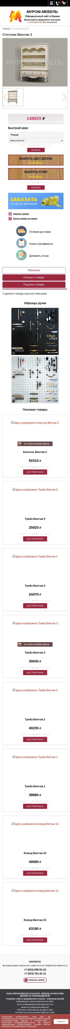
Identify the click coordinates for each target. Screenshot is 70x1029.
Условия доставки (40, 231)
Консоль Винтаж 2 (35, 452)
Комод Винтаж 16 (35, 853)
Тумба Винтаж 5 (35, 519)
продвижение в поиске (34, 999)
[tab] (33, 270)
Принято (61, 1021)
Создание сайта (13, 999)
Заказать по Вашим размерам (35, 201)
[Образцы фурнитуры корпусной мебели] (35, 332)
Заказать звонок (21, 214)
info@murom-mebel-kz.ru (56, 965)
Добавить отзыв (39, 255)
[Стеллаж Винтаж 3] (13, 97)
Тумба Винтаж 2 (35, 719)
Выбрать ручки (35, 171)
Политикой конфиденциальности (18, 1022)
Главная (6, 29)
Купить (35, 150)
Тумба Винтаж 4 (35, 585)
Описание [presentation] (34, 270)
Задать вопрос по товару (25, 218)
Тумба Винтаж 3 (35, 652)
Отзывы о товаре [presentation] (33, 277)
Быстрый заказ (18, 127)
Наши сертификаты (41, 243)
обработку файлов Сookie (30, 1018)
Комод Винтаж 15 (35, 920)
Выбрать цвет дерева (35, 158)
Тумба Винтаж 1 (35, 786)
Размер (14, 135)
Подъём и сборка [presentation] (33, 284)
